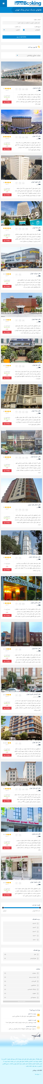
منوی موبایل (3, 3)
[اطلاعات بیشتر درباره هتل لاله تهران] (21, 122)
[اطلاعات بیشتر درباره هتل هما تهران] (21, 213)
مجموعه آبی (20, 997)
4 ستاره (34, 927)
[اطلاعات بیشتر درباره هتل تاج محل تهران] (21, 774)
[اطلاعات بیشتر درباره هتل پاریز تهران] (21, 819)
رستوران (20, 973)
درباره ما (37, 1074)
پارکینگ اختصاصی (20, 989)
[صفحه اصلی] (28, 3)
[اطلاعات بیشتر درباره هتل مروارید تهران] (21, 259)
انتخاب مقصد (37, 20)
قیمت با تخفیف (32, 1020)
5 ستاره (34, 923)
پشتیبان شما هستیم (31, 1026)
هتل (20, 954)
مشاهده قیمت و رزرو (21, 37)
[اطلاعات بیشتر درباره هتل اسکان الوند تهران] (21, 490)
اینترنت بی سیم (20, 977)
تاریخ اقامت (37, 27)
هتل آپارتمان (20, 958)
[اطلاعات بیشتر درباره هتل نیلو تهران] (21, 351)
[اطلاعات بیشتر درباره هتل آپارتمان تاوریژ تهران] (21, 680)
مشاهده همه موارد (21, 1001)
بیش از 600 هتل (32, 1014)
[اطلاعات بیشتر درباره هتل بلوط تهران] (21, 305)
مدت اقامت (17, 27)
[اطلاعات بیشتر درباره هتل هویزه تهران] (21, 167)
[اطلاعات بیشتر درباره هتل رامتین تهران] (21, 588)
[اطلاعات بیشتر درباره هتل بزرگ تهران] (21, 396)
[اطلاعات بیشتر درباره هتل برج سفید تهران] (21, 542)
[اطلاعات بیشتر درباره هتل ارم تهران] (21, 74)
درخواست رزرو (7, 102)
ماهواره (20, 993)
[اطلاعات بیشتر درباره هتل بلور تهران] (21, 728)
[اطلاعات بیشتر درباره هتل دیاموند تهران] (21, 868)
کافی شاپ (20, 981)
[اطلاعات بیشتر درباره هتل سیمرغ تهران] (21, 442)
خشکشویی (20, 985)
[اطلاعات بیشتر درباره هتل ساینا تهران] (21, 634)
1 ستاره (34, 940)
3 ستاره (34, 931)
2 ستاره (34, 935)
